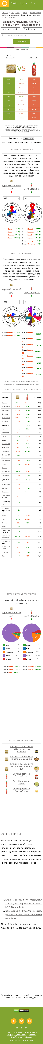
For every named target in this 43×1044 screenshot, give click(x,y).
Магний (4, 468)
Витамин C (6, 414)
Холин (4, 527)
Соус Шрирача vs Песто (21, 782)
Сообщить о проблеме (21, 1037)
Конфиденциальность (16, 1035)
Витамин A (31, 384)
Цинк (4, 519)
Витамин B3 (6, 471)
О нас (8, 1032)
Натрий (4, 403)
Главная (5, 13)
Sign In (14, 3)
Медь (4, 464)
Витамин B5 (6, 451)
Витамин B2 (6, 418)
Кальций (5, 552)
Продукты (15, 13)
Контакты (18, 1032)
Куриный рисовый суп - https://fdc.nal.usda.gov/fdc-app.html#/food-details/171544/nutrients (23, 903)
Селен (4, 436)
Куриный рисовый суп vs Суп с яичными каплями (21, 749)
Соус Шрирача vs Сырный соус (21, 789)
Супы (25, 13)
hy (26, 1028)
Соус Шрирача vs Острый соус (21, 775)
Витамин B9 (6, 460)
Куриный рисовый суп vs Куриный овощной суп (21, 766)
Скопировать (28, 138)
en (17, 1028)
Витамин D (32, 381)
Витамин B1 (6, 444)
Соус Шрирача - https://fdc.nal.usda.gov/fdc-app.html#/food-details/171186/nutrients (23, 915)
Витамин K (5, 475)
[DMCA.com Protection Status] (21, 1012)
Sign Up (23, 3)
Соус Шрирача (9, 17)
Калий (4, 429)
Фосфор (4, 488)
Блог (33, 3)
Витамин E (5, 410)
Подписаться (31, 1032)
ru (21, 1028)
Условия (32, 1035)
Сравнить (15, 15)
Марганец (5, 492)
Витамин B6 (6, 406)
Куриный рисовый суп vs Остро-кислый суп (21, 757)
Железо (5, 421)
